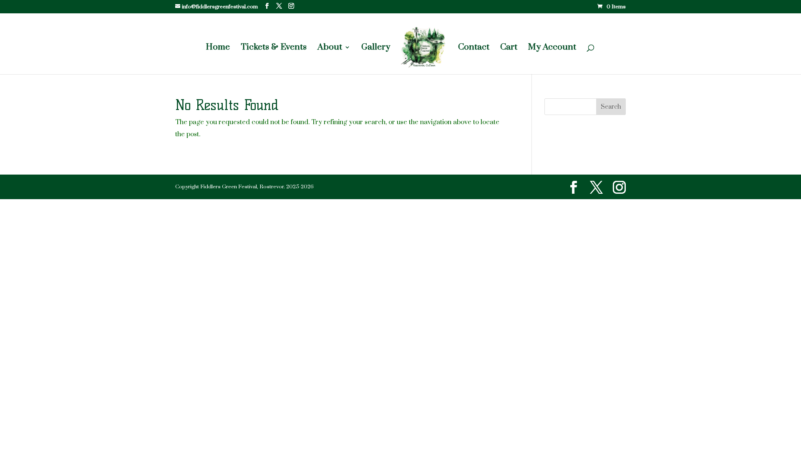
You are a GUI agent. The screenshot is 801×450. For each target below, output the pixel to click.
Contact (473, 48)
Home (218, 48)
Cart (508, 48)
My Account (552, 48)
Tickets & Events (274, 48)
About (329, 48)
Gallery (375, 48)
